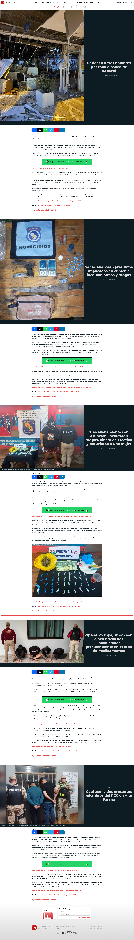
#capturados (67, 895)
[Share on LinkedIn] (62, 130)
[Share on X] (40, 130)
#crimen (65, 391)
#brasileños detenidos (75, 750)
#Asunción (54, 606)
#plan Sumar (66, 606)
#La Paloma (86, 750)
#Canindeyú (64, 750)
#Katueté (40, 205)
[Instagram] (98, 929)
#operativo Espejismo (44, 750)
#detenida (41, 606)
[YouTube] (101, 929)
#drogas (71, 391)
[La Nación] (8, 2)
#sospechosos (57, 391)
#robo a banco (48, 205)
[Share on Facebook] (34, 130)
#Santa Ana (41, 391)
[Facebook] (91, 929)
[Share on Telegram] (51, 130)
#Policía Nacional (58, 895)
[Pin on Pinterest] (56, 130)
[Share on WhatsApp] (45, 130)
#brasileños (49, 895)
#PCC (74, 895)
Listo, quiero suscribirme (84, 917)
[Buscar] (131, 2)
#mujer (60, 606)
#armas (77, 391)
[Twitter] (94, 929)
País (109, 263)
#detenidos (66, 205)
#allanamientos (58, 205)
